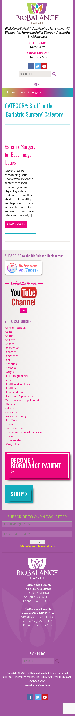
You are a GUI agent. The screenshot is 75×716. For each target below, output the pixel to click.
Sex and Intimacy (16, 416)
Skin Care (11, 420)
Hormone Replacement (20, 396)
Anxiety (10, 340)
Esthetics (11, 364)
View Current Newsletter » (37, 546)
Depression (12, 348)
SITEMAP (8, 677)
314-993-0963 (37, 47)
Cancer (9, 344)
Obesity (10, 404)
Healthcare (12, 388)
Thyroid (10, 436)
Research (11, 412)
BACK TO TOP (38, 654)
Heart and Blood (15, 392)
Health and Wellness (18, 384)
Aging (9, 332)
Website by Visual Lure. (37, 685)
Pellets (9, 408)
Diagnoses (11, 356)
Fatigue (10, 372)
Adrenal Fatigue (15, 328)
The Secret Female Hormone (23, 432)
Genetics (10, 380)
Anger (9, 336)
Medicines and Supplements (23, 400)
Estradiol (11, 368)
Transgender (13, 440)
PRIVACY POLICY (25, 677)
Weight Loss (13, 444)
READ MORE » (15, 224)
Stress (9, 424)
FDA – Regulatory (16, 376)
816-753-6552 (37, 57)
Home (11, 92)
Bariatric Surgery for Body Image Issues (20, 154)
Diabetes (10, 352)
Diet (7, 360)
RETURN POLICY (47, 677)
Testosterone (14, 428)
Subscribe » (37, 542)
